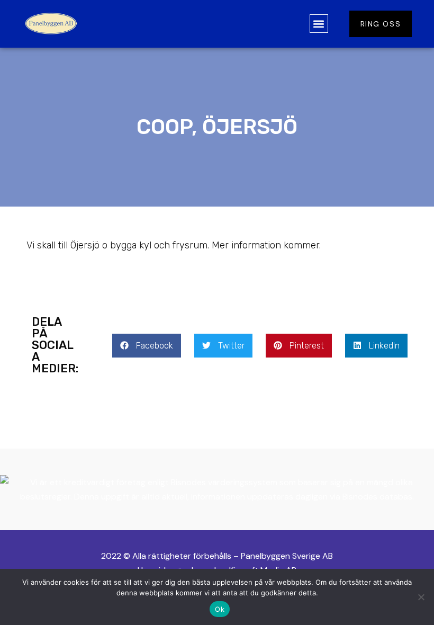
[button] (319, 23)
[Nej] (420, 597)
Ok (219, 609)
